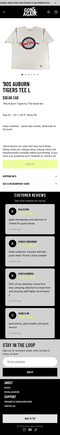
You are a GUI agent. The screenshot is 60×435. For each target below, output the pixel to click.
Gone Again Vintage (34, 426)
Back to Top (30, 418)
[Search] (48, 12)
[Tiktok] (36, 430)
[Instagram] (24, 430)
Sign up (30, 372)
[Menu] (4, 12)
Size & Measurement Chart (16, 183)
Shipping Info (9, 176)
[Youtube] (30, 430)
